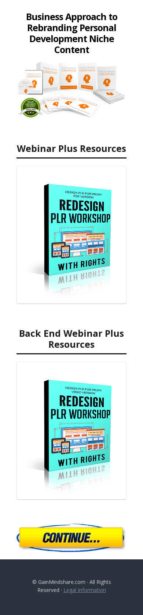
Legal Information (84, 589)
